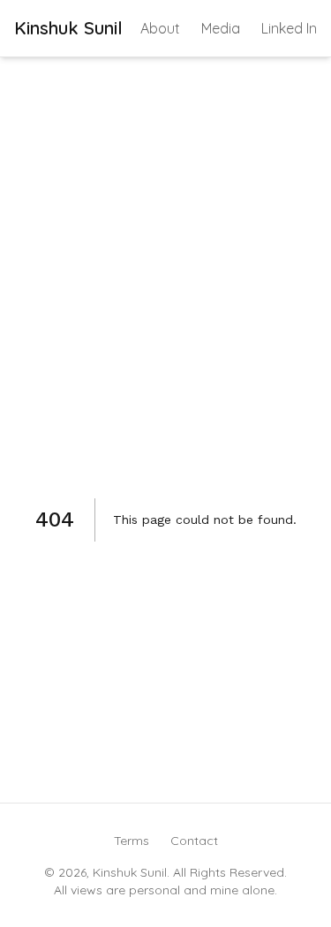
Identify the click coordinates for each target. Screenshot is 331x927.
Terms (131, 841)
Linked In (289, 28)
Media (220, 28)
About (160, 28)
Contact (194, 841)
